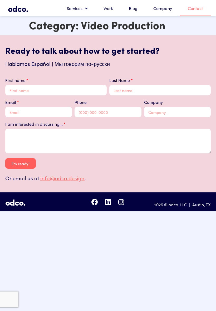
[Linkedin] (108, 202)
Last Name (119, 80)
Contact (195, 8)
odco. (18, 8)
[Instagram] (121, 202)
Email (10, 102)
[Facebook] (94, 202)
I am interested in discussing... (34, 124)
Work (108, 8)
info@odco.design (62, 178)
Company (162, 8)
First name (15, 80)
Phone (81, 102)
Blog (133, 8)
